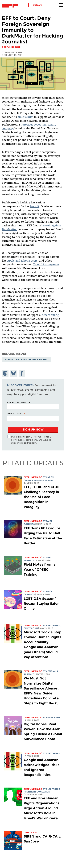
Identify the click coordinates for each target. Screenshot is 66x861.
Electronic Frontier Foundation (10, 6)
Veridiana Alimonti (43, 480)
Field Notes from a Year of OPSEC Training (39, 569)
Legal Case (30, 832)
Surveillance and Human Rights (26, 359)
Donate (37, 5)
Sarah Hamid (53, 717)
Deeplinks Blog (33, 477)
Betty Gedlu (53, 625)
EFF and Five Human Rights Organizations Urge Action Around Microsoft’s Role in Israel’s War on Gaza (41, 808)
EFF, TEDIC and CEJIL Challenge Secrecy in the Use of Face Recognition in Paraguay (42, 497)
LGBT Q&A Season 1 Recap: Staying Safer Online (41, 603)
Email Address (15, 413)
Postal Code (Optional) (19, 402)
